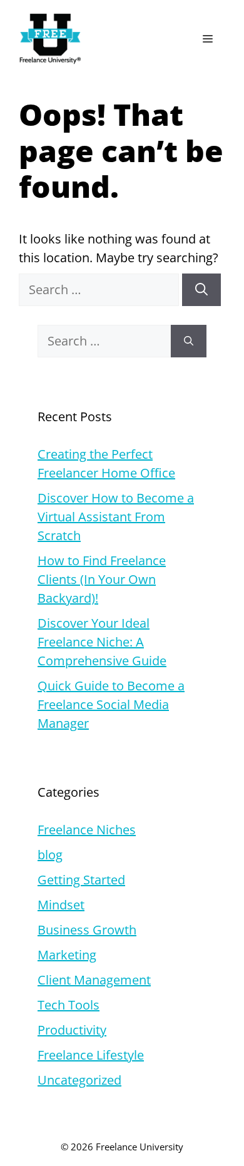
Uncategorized (79, 1079)
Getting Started (81, 879)
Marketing (67, 954)
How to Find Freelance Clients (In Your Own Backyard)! (102, 579)
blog (50, 854)
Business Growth (87, 929)
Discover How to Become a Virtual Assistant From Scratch (116, 516)
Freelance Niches (87, 829)
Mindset (61, 904)
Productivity (72, 1029)
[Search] (201, 290)
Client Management (94, 979)
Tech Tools (68, 1004)
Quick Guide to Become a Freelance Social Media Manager (111, 704)
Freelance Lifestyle (91, 1054)
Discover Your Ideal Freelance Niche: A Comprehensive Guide (102, 642)
